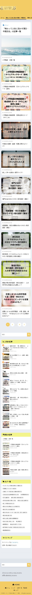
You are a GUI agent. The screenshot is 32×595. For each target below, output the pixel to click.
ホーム (2, 17)
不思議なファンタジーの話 (9, 488)
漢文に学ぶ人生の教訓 (9, 509)
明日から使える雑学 (23, 500)
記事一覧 (19, 588)
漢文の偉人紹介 (7, 515)
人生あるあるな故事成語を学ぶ (11, 494)
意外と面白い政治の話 (17, 497)
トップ (13, 588)
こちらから (14, 542)
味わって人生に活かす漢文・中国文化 (16, 17)
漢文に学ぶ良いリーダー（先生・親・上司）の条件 (15, 512)
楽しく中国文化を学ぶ (8, 503)
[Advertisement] (24, 9)
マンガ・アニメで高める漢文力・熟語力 (12, 485)
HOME (17, 585)
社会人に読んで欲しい (8, 521)
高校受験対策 (6, 530)
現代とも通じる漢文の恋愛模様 (10, 518)
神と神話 (19, 521)
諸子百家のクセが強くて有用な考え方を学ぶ (14, 527)
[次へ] (24, 324)
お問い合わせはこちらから (9, 575)
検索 (26, 588)
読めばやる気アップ (15, 524)
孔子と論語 (6, 497)
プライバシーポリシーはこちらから (12, 572)
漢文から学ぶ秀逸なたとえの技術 (11, 506)
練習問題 (5, 524)
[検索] (29, 334)
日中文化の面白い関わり (9, 500)
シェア (16, 590)
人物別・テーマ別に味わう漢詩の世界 (12, 491)
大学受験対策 (25, 494)
